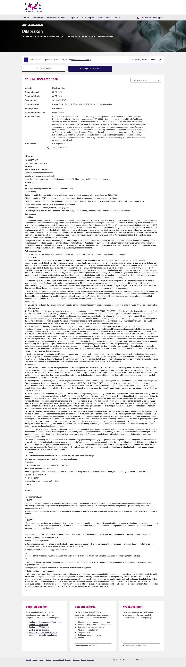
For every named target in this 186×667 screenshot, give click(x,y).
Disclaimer (90, 660)
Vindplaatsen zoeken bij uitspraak (43, 632)
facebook (148, 659)
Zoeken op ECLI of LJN (39, 627)
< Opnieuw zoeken (43, 68)
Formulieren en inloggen (151, 17)
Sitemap (35, 660)
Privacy (42, 660)
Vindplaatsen (30, 143)
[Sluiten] (160, 60)
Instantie (28, 88)
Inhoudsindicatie (32, 116)
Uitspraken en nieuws (57, 17)
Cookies (48, 660)
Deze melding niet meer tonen (142, 60)
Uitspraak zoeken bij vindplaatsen (43, 635)
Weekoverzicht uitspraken (135, 645)
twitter (144, 659)
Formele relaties (32, 104)
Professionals (104, 17)
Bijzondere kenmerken (35, 112)
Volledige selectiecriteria (86, 645)
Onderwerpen (38, 17)
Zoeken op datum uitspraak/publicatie (45, 622)
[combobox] (146, 80)
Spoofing (68, 660)
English (28, 660)
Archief (83, 660)
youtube (159, 659)
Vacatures (76, 660)
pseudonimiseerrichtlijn (81, 60)
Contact (116, 17)
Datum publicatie (32, 96)
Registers (74, 17)
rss (127, 659)
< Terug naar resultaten (90, 68)
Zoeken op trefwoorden (38, 625)
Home (26, 17)
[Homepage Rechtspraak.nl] (32, 7)
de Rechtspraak (88, 17)
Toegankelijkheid (58, 660)
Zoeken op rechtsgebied (39, 630)
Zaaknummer (30, 100)
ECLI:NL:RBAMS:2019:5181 (77, 104)
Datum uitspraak (32, 92)
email (131, 659)
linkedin (156, 659)
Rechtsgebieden (32, 108)
